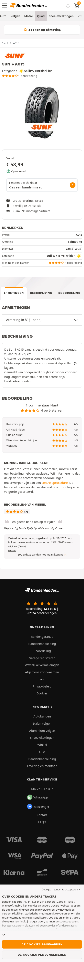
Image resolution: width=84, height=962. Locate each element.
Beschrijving (41, 292)
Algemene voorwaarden (42, 672)
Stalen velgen (42, 723)
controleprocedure (55, 482)
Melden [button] (12, 550)
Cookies (42, 693)
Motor (28, 16)
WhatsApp (40, 797)
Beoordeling (69, 292)
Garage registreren (42, 658)
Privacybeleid (42, 686)
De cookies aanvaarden (42, 944)
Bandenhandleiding (42, 644)
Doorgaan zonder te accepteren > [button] (61, 889)
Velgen (15, 16)
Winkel (42, 745)
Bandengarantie (42, 636)
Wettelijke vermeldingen (42, 665)
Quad (41, 16)
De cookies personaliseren (42, 954)
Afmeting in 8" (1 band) (24, 320)
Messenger (41, 807)
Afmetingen (14, 292)
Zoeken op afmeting (44, 30)
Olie (42, 752)
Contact (42, 815)
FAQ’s (42, 822)
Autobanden (42, 716)
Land (42, 679)
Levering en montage (42, 766)
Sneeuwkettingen (61, 16)
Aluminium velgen (42, 730)
